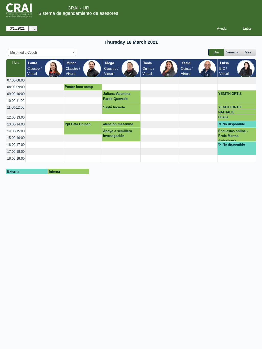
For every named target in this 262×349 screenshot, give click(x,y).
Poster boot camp (79, 87)
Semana (232, 52)
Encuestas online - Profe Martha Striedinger (233, 135)
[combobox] (42, 52)
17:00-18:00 (16, 152)
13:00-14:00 (16, 124)
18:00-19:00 (16, 158)
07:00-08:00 (16, 80)
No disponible (234, 124)
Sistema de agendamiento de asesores (78, 13)
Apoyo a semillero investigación (117, 133)
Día (216, 52)
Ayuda (221, 28)
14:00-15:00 (16, 131)
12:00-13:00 (16, 117)
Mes (248, 52)
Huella (223, 117)
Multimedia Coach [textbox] (23, 52)
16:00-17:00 (16, 145)
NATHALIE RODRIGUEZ (228, 112)
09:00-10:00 (16, 94)
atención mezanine (118, 124)
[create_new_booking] (45, 80)
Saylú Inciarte (114, 107)
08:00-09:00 (16, 87)
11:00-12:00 (15, 107)
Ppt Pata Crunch (78, 124)
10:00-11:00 (15, 101)
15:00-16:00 (16, 138)
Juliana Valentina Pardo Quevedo (116, 96)
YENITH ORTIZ (230, 94)
